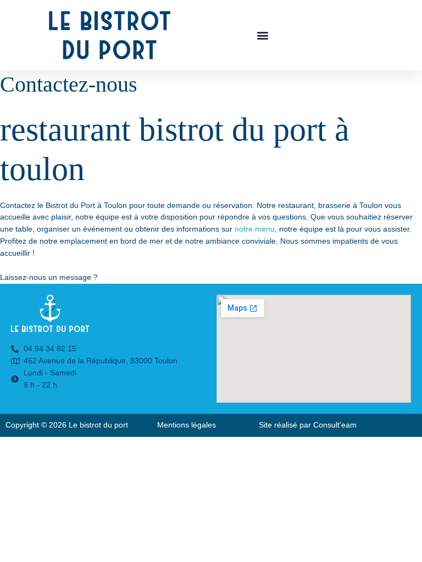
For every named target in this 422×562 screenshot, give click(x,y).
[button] (263, 35)
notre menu (255, 229)
